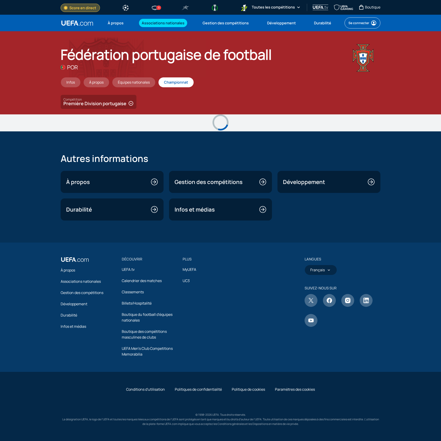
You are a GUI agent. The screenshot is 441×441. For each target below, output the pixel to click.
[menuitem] (119, 23)
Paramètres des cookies (295, 389)
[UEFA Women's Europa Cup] (244, 7)
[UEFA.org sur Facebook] (329, 305)
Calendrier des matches (142, 280)
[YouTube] (311, 325)
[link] (116, 23)
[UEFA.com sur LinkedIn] (366, 305)
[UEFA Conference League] (214, 7)
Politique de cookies (248, 389)
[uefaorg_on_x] (311, 305)
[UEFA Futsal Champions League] (185, 7)
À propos (68, 270)
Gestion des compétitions (82, 292)
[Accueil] (75, 259)
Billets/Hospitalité (137, 303)
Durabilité (69, 315)
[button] (98, 102)
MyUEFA (189, 269)
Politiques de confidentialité (198, 389)
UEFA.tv (128, 269)
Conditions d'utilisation (145, 389)
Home (77, 23)
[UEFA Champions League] (125, 7)
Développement (74, 303)
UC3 (186, 280)
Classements (133, 291)
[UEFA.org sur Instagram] (347, 305)
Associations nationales (81, 281)
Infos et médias (73, 326)
